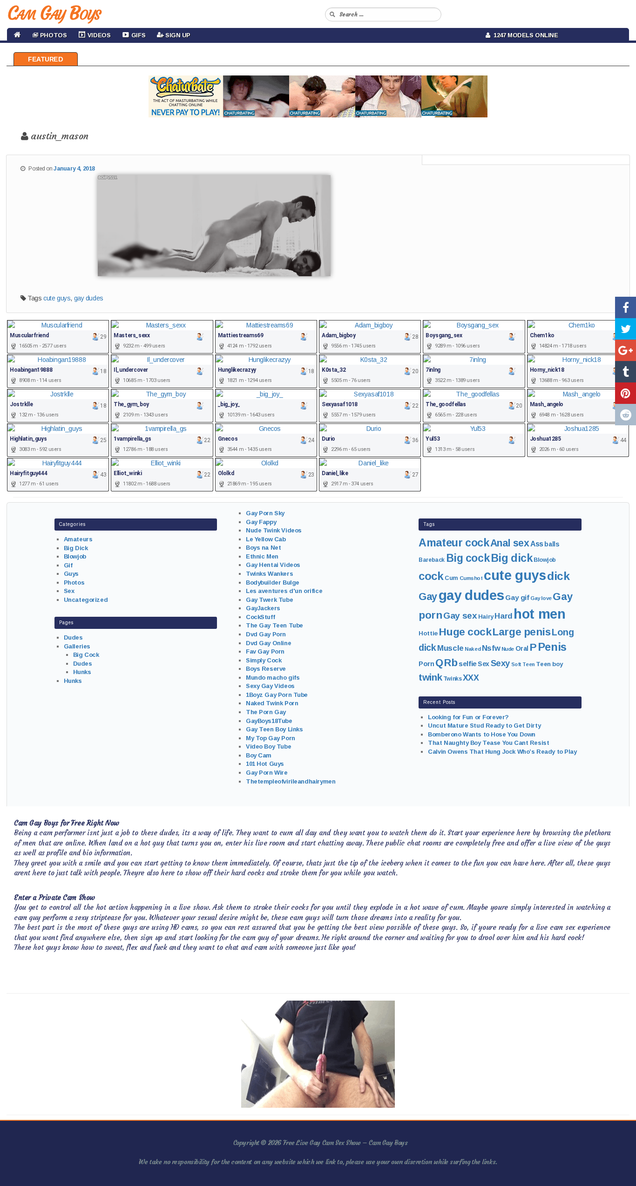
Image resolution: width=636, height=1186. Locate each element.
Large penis (521, 632)
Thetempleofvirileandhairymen (290, 781)
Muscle (450, 648)
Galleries (77, 646)
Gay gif (517, 597)
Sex (69, 590)
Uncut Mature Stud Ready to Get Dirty (484, 725)
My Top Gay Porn (270, 738)
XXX (471, 677)
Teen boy (549, 664)
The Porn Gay (266, 712)
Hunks (82, 671)
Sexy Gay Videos (270, 685)
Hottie (428, 633)
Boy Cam (258, 755)
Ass (536, 544)
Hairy (486, 616)
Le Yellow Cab (266, 539)
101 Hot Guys (265, 763)
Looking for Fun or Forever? (468, 717)
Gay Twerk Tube (269, 599)
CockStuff (260, 616)
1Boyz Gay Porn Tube (277, 694)
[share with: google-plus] (625, 350)
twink (430, 677)
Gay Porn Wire (267, 772)
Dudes (73, 637)
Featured (45, 59)
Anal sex (509, 543)
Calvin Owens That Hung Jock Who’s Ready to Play (502, 751)
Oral (521, 648)
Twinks (452, 678)
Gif (68, 565)
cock (431, 576)
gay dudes (88, 298)
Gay (428, 596)
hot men (539, 614)
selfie (467, 664)
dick (558, 576)
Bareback (432, 560)
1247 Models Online (524, 35)
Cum (451, 578)
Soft (516, 664)
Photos (74, 582)
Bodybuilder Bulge (272, 582)
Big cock (468, 558)
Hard (503, 616)
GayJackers (263, 608)
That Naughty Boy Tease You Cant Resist (488, 742)
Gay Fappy (261, 521)
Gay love (541, 598)
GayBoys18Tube (269, 720)
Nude (507, 649)
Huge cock (465, 632)
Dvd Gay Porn (266, 634)
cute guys (56, 298)
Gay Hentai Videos (273, 564)
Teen (528, 664)
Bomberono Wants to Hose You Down (481, 734)
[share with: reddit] (625, 414)
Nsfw (491, 648)
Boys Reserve (266, 668)
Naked (472, 649)
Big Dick (76, 548)
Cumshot (471, 578)
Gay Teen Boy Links (274, 729)
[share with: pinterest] (625, 393)
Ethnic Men (262, 556)
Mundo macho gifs (272, 677)
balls (551, 544)
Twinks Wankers (269, 573)
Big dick (512, 558)
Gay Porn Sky (265, 513)
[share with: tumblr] (625, 371)
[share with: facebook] (625, 307)
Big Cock (86, 654)
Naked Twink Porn (272, 703)
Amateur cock (454, 543)
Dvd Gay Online (268, 643)
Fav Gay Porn (265, 651)
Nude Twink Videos (274, 530)
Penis (552, 647)
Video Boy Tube (268, 746)
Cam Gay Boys (53, 13)
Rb (450, 662)
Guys (71, 573)
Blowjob (75, 556)
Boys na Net (263, 547)
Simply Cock (263, 660)
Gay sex (460, 615)
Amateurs (78, 539)
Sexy (500, 663)
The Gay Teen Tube (274, 625)
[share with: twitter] (625, 329)
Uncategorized (86, 599)
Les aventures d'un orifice (284, 590)
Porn (426, 664)
